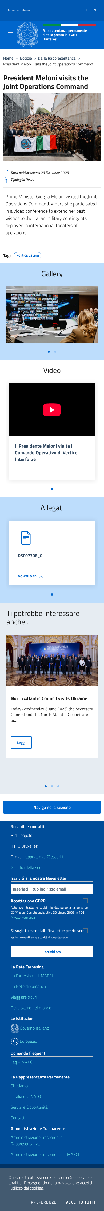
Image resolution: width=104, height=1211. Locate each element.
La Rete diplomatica (28, 986)
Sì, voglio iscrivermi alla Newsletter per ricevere (47, 931)
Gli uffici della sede (27, 867)
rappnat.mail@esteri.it (44, 856)
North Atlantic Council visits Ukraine (49, 698)
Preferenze (44, 1202)
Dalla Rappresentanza (57, 58)
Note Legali (29, 917)
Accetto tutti (80, 1202)
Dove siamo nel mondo (31, 1007)
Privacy (16, 917)
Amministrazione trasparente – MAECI (45, 1154)
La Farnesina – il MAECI (32, 975)
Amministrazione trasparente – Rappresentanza (38, 1140)
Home (8, 58)
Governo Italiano (19, 10)
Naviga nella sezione (52, 807)
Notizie (26, 58)
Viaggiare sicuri (24, 997)
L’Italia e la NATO (26, 1096)
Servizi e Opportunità (29, 1107)
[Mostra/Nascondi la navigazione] (10, 34)
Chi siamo (19, 1085)
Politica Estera (27, 254)
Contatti (18, 1118)
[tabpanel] (52, 316)
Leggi (24, 742)
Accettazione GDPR (28, 901)
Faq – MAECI (22, 1062)
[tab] (49, 352)
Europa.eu (28, 1041)
